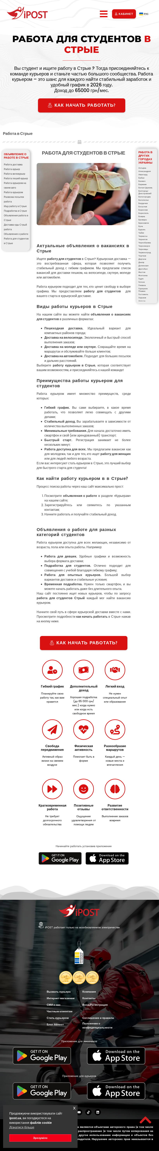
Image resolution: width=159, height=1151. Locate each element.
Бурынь (141, 229)
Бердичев (143, 203)
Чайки (141, 232)
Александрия (144, 171)
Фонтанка (143, 275)
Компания (89, 991)
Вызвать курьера (59, 991)
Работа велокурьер (14, 173)
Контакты (88, 998)
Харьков (142, 297)
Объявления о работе (16, 234)
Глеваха (142, 285)
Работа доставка (13, 164)
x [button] (74, 1108)
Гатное (141, 282)
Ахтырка (142, 168)
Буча (140, 226)
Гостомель (143, 294)
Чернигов (142, 239)
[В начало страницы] (145, 1120)
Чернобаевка (144, 242)
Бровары (142, 219)
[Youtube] (79, 1112)
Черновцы (143, 249)
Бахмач (141, 181)
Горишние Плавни (143, 290)
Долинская (143, 265)
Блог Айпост (55, 1024)
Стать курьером (58, 1018)
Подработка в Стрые (15, 210)
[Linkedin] (98, 1112)
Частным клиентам (59, 1011)
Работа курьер (12, 169)
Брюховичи (143, 223)
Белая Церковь (145, 187)
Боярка (141, 216)
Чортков (142, 255)
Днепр (141, 262)
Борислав (143, 209)
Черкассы (142, 236)
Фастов (141, 272)
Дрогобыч (143, 268)
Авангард (142, 174)
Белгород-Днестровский (144, 192)
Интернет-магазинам (60, 998)
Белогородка (144, 196)
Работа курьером (13, 192)
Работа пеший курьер (16, 178)
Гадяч (140, 278)
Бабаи (141, 177)
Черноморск (144, 245)
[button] (103, 14)
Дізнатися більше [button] (21, 1127)
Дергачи (142, 259)
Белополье (143, 200)
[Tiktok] (88, 1112)
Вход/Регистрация (95, 1005)
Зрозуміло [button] (40, 1137)
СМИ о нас (53, 1005)
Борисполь (143, 213)
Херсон (141, 300)
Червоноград (144, 252)
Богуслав (142, 206)
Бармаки (142, 184)
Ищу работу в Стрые (15, 206)
